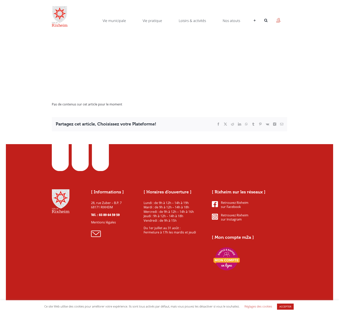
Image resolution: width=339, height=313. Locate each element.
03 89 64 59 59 (109, 215)
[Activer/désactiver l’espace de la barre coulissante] (254, 14)
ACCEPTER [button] (285, 306)
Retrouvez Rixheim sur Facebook (234, 205)
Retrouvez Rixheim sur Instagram (234, 217)
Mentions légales (103, 222)
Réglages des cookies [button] (258, 306)
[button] (266, 14)
